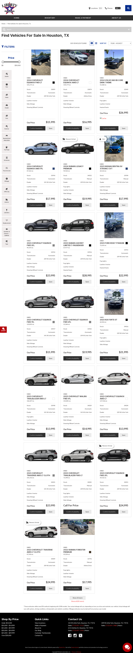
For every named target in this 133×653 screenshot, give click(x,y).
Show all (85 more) (77, 601)
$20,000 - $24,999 (8, 630)
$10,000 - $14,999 (8, 625)
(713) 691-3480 (111, 625)
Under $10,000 (7, 623)
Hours (87, 625)
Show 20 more (78, 598)
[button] (128, 8)
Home (16, 18)
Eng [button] (117, 8)
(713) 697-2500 (78, 630)
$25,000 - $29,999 (8, 633)
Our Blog (38, 630)
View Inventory (40, 623)
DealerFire (62, 647)
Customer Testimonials (43, 633)
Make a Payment (83, 18)
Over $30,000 (6, 635)
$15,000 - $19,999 (8, 628)
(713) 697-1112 (78, 625)
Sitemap (79, 652)
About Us (116, 18)
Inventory (50, 18)
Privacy (74, 652)
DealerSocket (75, 647)
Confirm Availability (36, 128)
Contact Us (38, 635)
